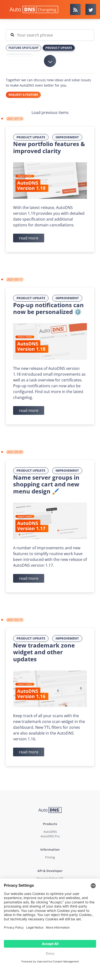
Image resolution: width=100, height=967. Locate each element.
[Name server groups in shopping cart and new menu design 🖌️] (50, 520)
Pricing (50, 857)
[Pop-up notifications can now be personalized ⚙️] (50, 341)
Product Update (31, 137)
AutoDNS (50, 831)
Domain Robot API (50, 878)
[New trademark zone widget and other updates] (50, 688)
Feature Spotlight (23, 48)
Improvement (67, 137)
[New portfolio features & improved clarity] (50, 180)
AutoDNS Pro (50, 836)
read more (28, 238)
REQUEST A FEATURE (23, 95)
